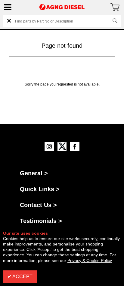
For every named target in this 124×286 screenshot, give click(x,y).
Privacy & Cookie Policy (89, 260)
